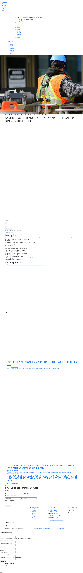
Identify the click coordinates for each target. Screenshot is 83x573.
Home (3, 0)
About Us (4, 2)
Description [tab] (10, 232)
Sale (3, 10)
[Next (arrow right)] (1, 572)
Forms (33, 516)
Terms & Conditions (61, 528)
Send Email (3, 561)
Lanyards (18, 230)
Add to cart (8, 229)
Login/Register (21, 21)
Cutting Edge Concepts (44, 528)
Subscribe (8, 505)
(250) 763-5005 (54, 510)
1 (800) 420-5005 (54, 511)
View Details (15, 367)
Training (4, 7)
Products (4, 4)
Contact (4, 8)
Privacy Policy (60, 529)
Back (6, 486)
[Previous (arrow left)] (0, 572)
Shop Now (17, 27)
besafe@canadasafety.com (56, 520)
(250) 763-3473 (54, 513)
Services (4, 5)
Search (1, 565)
